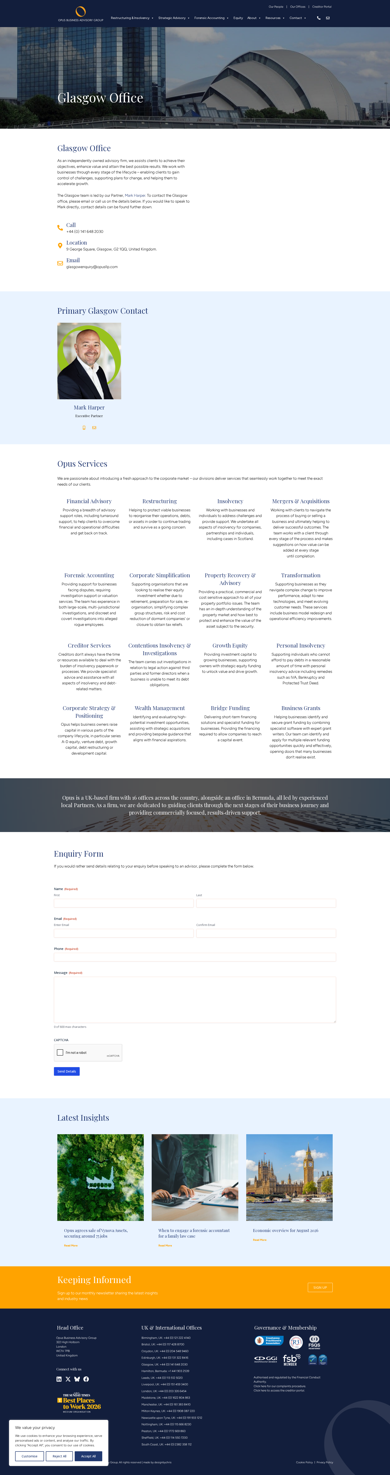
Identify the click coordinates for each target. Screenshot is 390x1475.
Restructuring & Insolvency (130, 18)
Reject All (59, 1456)
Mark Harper (135, 195)
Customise (29, 1456)
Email (73, 260)
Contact (296, 18)
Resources (273, 18)
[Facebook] (86, 1379)
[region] (58, 1443)
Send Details (67, 1071)
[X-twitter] (68, 1379)
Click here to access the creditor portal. (279, 1390)
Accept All (88, 1456)
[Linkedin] (59, 1379)
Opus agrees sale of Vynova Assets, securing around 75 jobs (96, 1233)
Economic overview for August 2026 (285, 1230)
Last (199, 895)
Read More (71, 1245)
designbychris (163, 1462)
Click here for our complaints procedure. (280, 1386)
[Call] (60, 228)
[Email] (60, 263)
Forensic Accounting (210, 18)
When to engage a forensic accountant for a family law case (194, 1233)
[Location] (60, 245)
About (252, 18)
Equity (238, 18)
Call (71, 224)
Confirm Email (205, 925)
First (57, 895)
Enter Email (61, 925)
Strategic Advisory (172, 18)
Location (76, 242)
